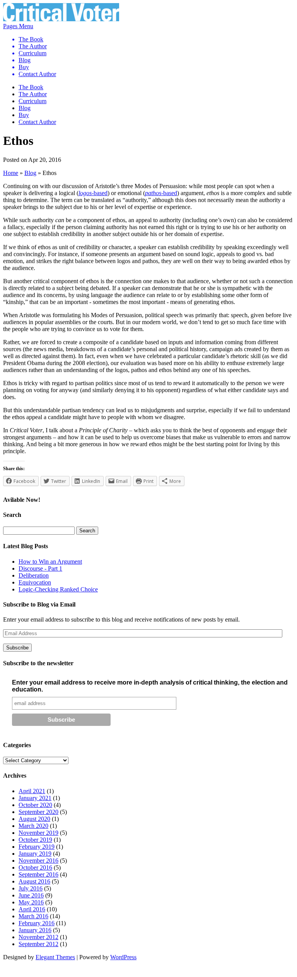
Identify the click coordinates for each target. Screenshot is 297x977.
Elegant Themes (55, 957)
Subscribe (17, 648)
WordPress (123, 957)
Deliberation (34, 575)
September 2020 (38, 812)
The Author (33, 46)
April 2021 (32, 791)
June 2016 (31, 895)
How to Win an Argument (50, 561)
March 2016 (33, 916)
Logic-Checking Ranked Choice (58, 589)
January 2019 (35, 853)
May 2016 (31, 902)
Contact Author (37, 74)
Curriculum (32, 53)
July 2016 (31, 888)
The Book (31, 39)
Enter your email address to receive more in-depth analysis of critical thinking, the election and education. (150, 686)
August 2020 (34, 819)
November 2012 (38, 937)
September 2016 (38, 874)
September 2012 (38, 944)
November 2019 (38, 832)
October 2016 (35, 867)
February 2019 (37, 846)
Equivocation (35, 582)
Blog (25, 60)
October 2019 (35, 839)
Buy (24, 67)
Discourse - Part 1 (40, 568)
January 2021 (35, 798)
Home (10, 173)
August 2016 (34, 881)
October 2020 (35, 805)
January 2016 (35, 930)
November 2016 (38, 860)
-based (93, 193)
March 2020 (33, 825)
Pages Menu (29, 50)
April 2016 (32, 909)
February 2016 (37, 923)
